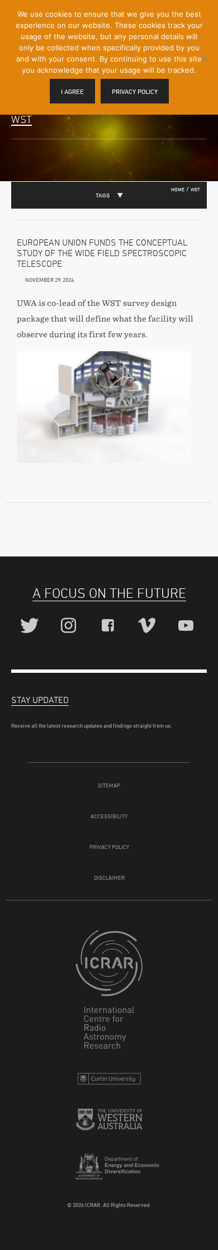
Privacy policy (135, 91)
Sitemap (109, 785)
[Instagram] (70, 626)
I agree (72, 91)
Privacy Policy (109, 846)
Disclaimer (109, 877)
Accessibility (109, 816)
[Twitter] (31, 626)
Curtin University (109, 1081)
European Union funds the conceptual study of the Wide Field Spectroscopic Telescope (102, 252)
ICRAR (109, 992)
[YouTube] (187, 626)
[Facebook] (109, 626)
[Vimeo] (148, 626)
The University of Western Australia (109, 1124)
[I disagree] (204, 57)
